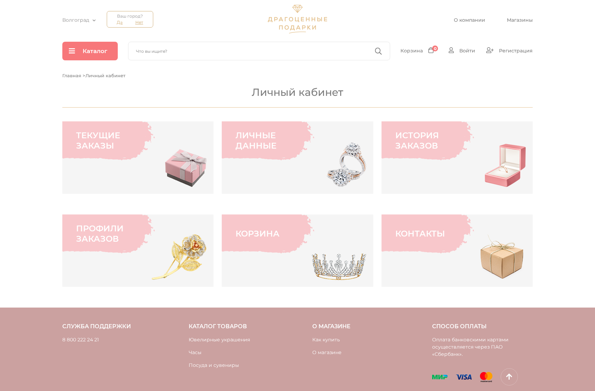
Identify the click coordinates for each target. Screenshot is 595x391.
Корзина (418, 50)
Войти (466, 51)
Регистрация (515, 51)
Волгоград (75, 20)
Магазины (520, 20)
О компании (469, 20)
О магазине (327, 352)
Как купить (326, 340)
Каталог (95, 51)
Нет (139, 22)
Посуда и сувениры (214, 365)
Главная (72, 75)
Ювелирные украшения (219, 340)
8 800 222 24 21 (80, 340)
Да (120, 22)
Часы (195, 352)
